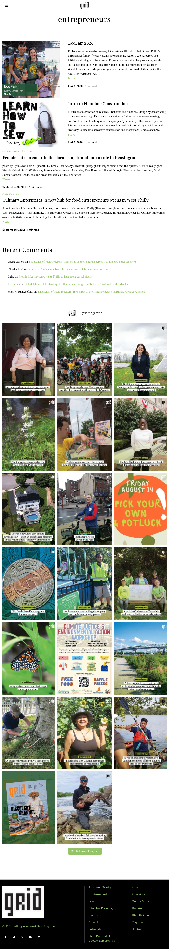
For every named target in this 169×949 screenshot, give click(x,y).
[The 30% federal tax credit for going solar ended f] (27, 509)
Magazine (138, 922)
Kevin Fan (14, 284)
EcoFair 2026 (81, 43)
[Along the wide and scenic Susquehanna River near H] (141, 359)
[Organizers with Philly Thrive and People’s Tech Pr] (84, 434)
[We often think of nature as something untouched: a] (27, 807)
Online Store (140, 901)
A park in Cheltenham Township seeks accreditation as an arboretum (68, 269)
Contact (137, 929)
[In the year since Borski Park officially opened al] (141, 658)
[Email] (38, 937)
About (136, 887)
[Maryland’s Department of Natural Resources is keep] (27, 658)
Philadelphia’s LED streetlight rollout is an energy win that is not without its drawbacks (76, 284)
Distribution (140, 915)
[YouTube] (30, 937)
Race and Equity (100, 887)
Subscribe (95, 929)
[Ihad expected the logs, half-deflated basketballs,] (84, 807)
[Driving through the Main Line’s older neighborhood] (27, 733)
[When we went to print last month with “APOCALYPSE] (84, 509)
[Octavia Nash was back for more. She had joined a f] (141, 733)
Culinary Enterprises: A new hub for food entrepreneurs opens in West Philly (75, 200)
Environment (98, 894)
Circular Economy (101, 908)
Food (28, 151)
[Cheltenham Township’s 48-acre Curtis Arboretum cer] (141, 583)
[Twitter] (14, 937)
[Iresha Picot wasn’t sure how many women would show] (84, 359)
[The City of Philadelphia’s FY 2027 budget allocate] (27, 583)
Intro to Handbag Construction (98, 104)
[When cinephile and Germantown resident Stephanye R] (141, 434)
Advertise (95, 922)
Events (93, 915)
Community (11, 151)
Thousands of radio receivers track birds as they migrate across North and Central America (82, 262)
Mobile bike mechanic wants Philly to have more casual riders (55, 276)
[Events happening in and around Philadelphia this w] (141, 509)
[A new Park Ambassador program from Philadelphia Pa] (84, 583)
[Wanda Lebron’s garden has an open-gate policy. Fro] (84, 733)
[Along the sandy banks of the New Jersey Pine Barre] (27, 434)
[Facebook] (5, 937)
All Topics (10, 194)
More (71, 78)
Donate (137, 908)
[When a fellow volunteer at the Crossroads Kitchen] (27, 359)
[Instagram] (22, 937)
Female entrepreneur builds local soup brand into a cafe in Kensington (69, 158)
